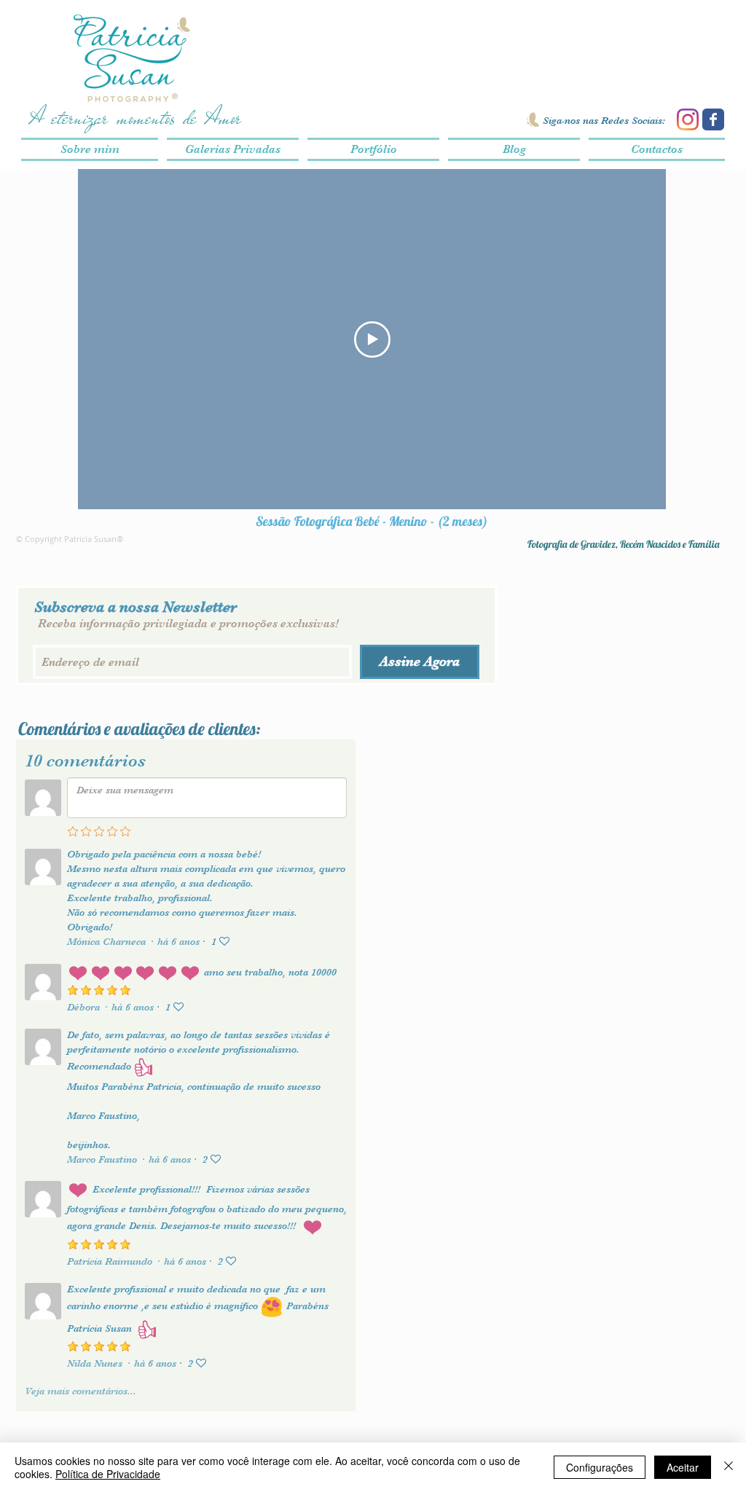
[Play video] (372, 339)
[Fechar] (728, 1467)
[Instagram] (688, 119)
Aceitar (683, 1467)
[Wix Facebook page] (713, 119)
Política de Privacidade (107, 1474)
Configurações (599, 1467)
